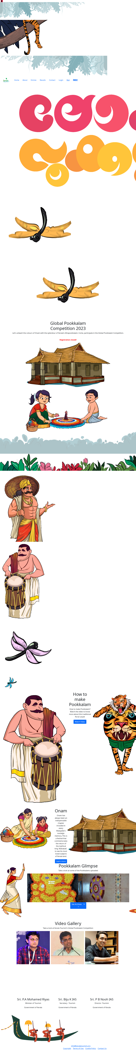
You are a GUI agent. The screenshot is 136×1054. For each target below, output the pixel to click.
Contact (52, 80)
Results (43, 80)
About (25, 80)
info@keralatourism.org (80, 1046)
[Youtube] (77, 80)
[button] (78, 905)
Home (16, 80)
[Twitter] (75, 80)
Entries (33, 80)
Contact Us (102, 1048)
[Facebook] (74, 80)
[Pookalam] (52, 887)
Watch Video (80, 722)
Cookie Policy (90, 1048)
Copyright (67, 1048)
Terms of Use (78, 1048)
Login (61, 80)
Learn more (61, 861)
